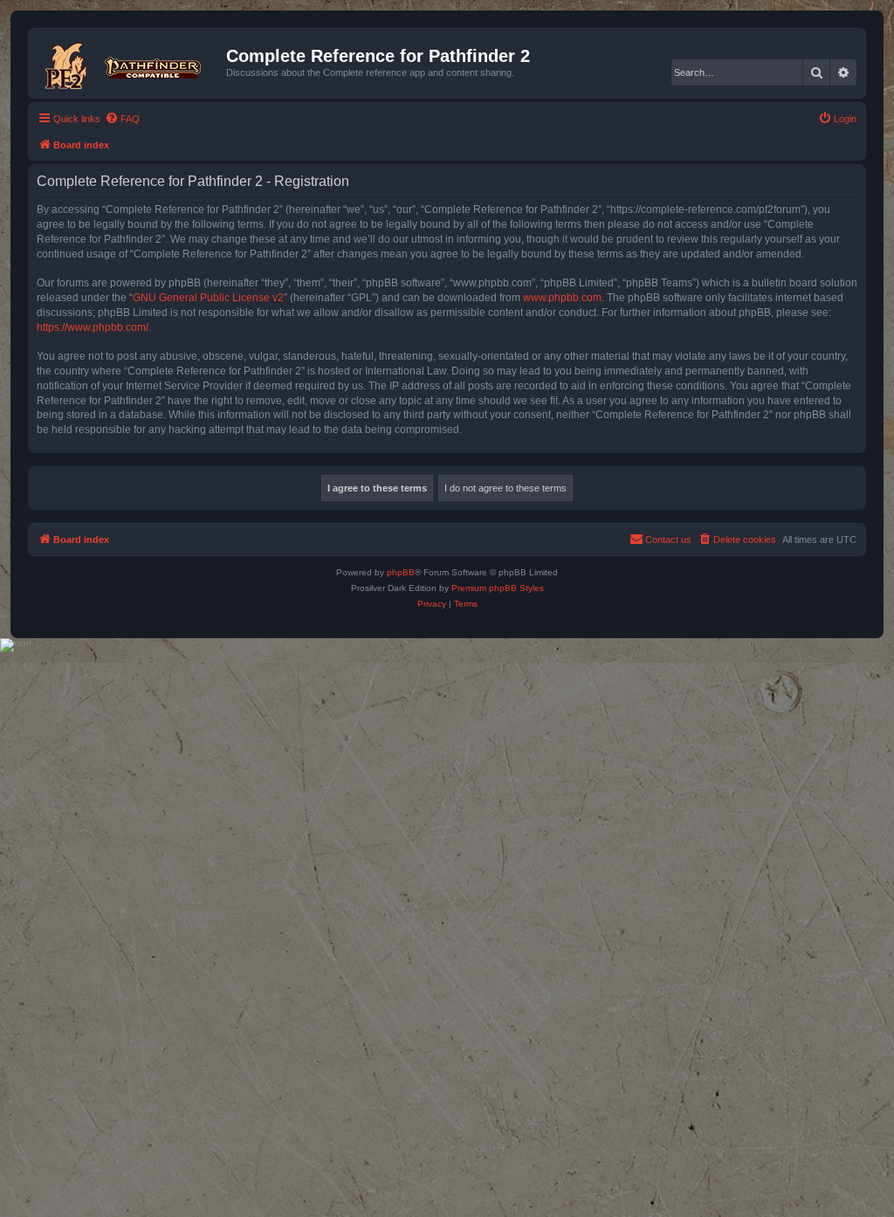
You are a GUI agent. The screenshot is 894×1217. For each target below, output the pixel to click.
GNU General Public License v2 (208, 298)
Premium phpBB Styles (497, 588)
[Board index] (129, 63)
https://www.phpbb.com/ (92, 327)
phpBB (401, 572)
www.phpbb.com (562, 298)
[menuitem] (122, 118)
